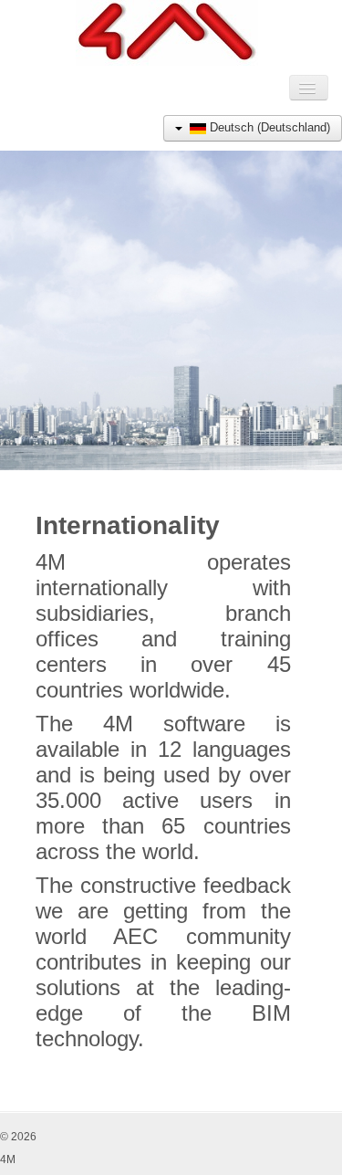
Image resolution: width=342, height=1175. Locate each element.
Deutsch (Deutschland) (268, 127)
